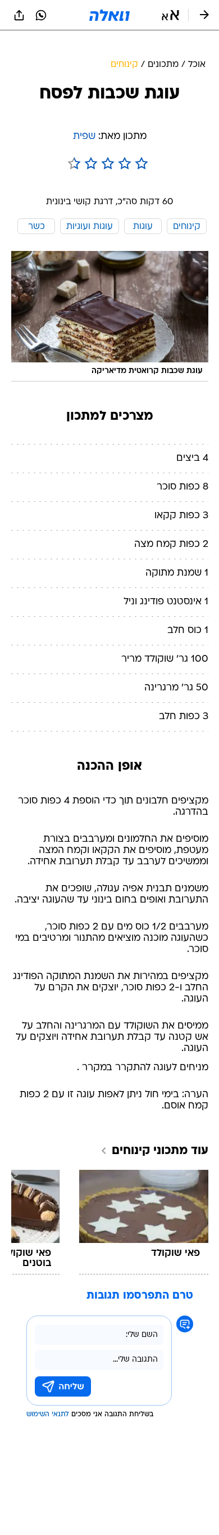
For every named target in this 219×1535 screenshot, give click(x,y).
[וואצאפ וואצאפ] (41, 15)
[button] (170, 15)
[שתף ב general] (19, 15)
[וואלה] (109, 15)
